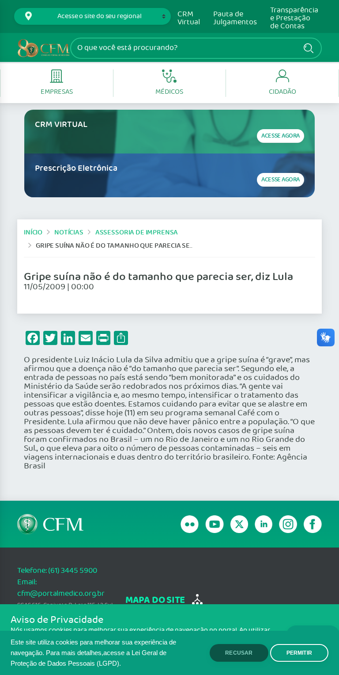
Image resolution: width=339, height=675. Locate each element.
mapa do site (155, 600)
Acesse (280, 136)
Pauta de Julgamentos (235, 19)
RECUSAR (238, 653)
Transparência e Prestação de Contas (294, 19)
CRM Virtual (188, 19)
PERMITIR (299, 653)
